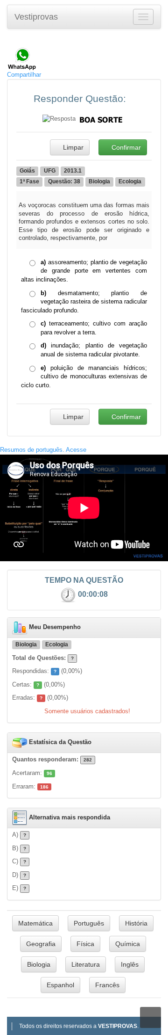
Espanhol (60, 985)
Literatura (85, 964)
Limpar (72, 147)
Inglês (130, 964)
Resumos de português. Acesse (43, 449)
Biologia (38, 964)
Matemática (35, 923)
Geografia (41, 944)
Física (85, 944)
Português (89, 923)
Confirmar (125, 147)
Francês (107, 985)
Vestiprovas (36, 17)
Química (127, 944)
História (136, 923)
